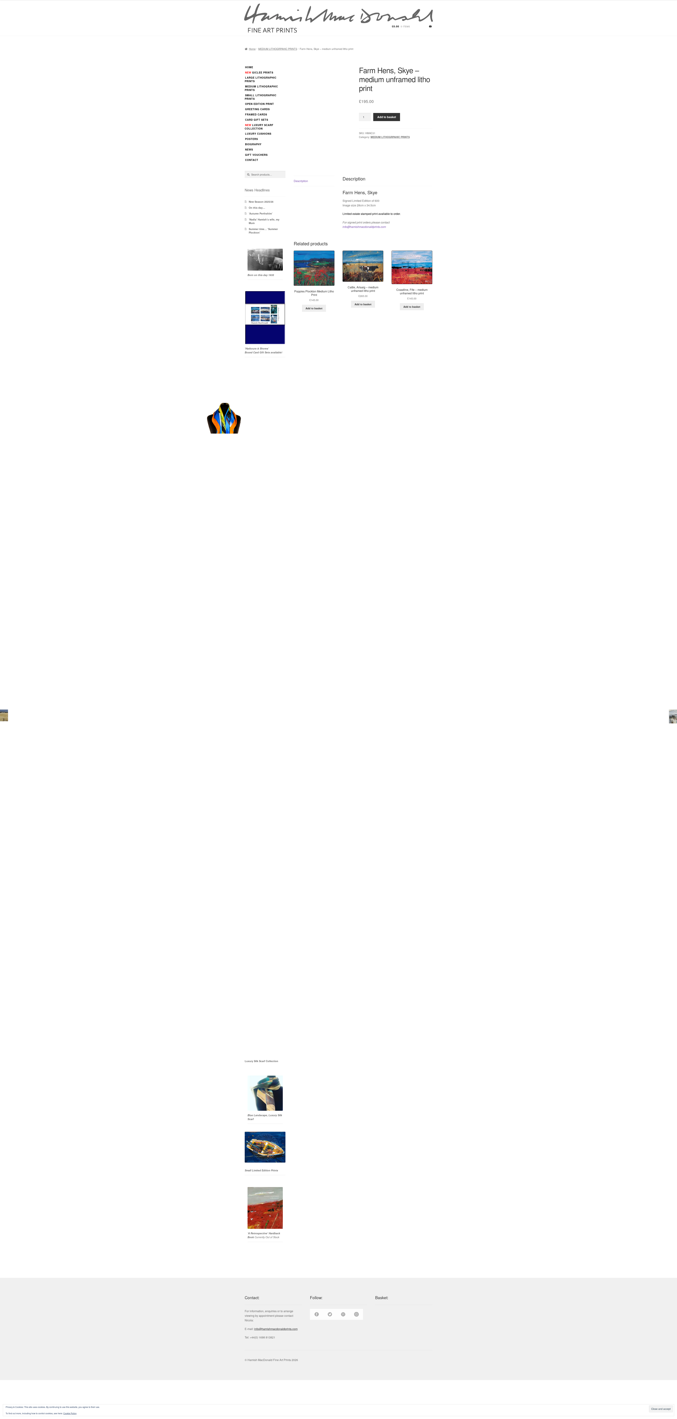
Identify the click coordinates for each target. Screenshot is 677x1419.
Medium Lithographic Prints (261, 88)
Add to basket (386, 117)
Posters (251, 139)
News (249, 149)
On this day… (257, 207)
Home (252, 49)
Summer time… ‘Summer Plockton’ (263, 230)
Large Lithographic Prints (260, 79)
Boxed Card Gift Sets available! (264, 352)
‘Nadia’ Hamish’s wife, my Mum (264, 221)
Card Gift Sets (256, 119)
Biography (253, 144)
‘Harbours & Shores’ (257, 348)
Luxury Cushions (258, 133)
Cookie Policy (70, 1413)
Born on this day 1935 (261, 275)
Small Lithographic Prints (260, 96)
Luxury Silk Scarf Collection (261, 1061)
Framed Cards (256, 114)
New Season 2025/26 (261, 201)
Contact (251, 160)
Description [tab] (301, 181)
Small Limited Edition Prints (261, 1170)
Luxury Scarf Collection (259, 126)
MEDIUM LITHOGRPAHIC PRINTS (277, 49)
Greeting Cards (257, 109)
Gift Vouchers (256, 155)
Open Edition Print (259, 104)
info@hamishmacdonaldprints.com (364, 227)
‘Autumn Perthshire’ (261, 213)
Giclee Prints (259, 72)
